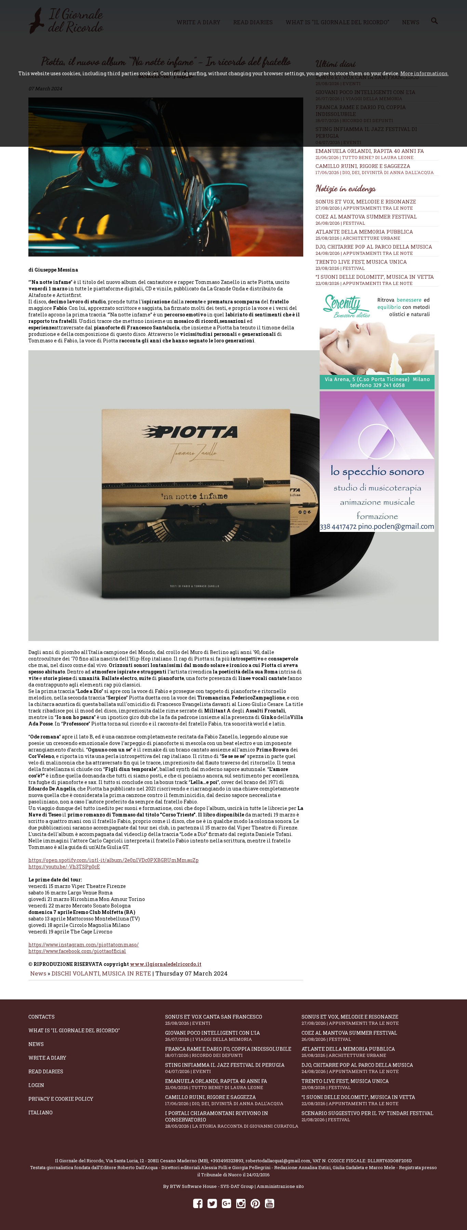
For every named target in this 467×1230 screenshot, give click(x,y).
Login (36, 1085)
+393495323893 (226, 1160)
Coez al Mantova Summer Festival (366, 216)
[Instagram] (240, 1203)
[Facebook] (197, 1203)
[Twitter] (212, 1203)
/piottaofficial (77, 951)
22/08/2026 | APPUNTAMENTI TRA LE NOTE (364, 283)
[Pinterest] (255, 1203)
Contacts (41, 1016)
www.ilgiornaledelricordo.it (165, 964)
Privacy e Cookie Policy (60, 1099)
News (38, 973)
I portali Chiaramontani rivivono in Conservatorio (231, 1119)
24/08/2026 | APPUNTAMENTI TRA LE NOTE (364, 253)
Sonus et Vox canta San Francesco (213, 1019)
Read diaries (45, 1071)
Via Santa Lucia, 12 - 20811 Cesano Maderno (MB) (157, 1160)
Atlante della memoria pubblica (364, 231)
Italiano (40, 1112)
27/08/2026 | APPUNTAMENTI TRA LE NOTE (364, 208)
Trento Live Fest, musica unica (361, 261)
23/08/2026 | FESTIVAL (340, 268)
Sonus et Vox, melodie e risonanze (366, 201)
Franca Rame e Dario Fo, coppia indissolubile (228, 1052)
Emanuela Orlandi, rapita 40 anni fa (370, 153)
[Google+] (226, 1203)
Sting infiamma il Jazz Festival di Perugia (224, 1068)
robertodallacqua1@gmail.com (277, 1160)
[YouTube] (269, 1203)
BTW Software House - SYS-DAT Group (212, 1186)
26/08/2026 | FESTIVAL (340, 223)
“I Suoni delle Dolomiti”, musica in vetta (375, 276)
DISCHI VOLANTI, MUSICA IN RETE (101, 973)
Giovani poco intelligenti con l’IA (212, 1036)
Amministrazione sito (280, 1186)
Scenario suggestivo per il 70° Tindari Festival (367, 1116)
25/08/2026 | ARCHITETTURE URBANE (358, 238)
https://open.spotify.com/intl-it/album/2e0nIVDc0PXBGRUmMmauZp (113, 860)
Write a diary (47, 1058)
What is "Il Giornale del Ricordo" (74, 1030)
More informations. (424, 73)
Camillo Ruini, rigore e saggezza (375, 168)
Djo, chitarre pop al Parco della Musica (374, 246)
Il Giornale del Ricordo (79, 1160)
